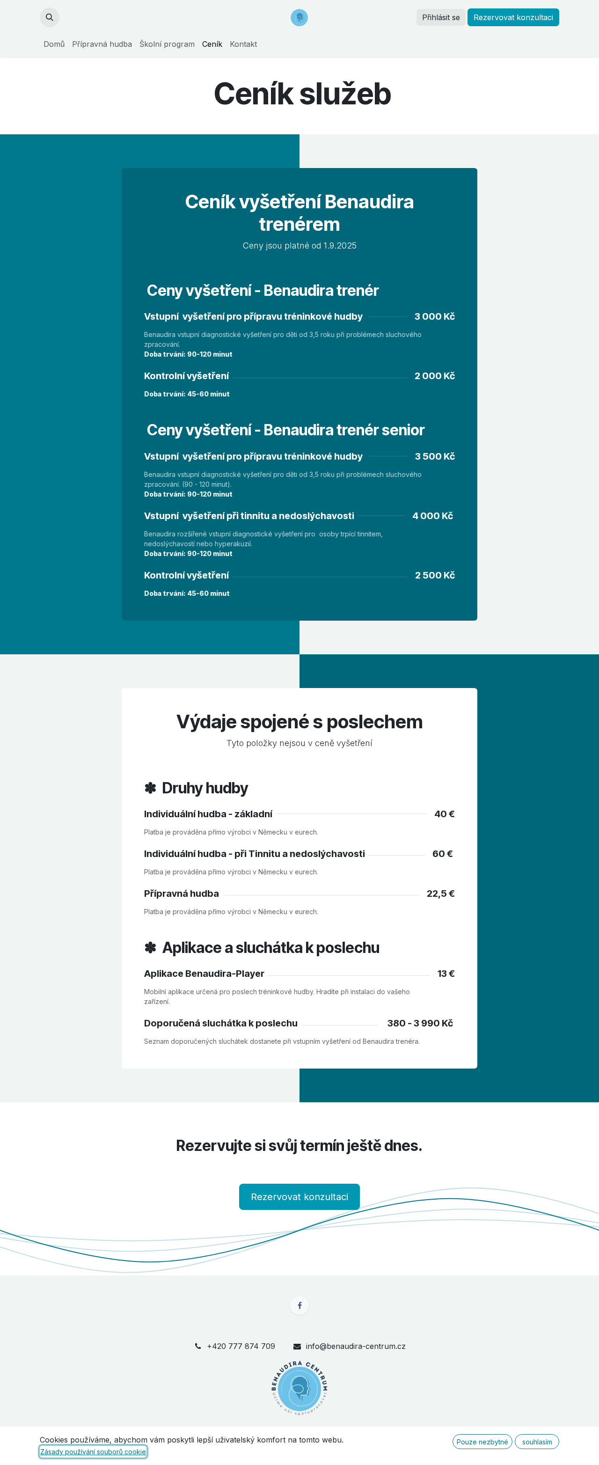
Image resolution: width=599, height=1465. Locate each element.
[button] (49, 17)
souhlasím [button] (537, 1442)
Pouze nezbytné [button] (482, 1442)
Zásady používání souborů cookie (93, 1452)
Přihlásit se (441, 17)
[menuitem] (54, 44)
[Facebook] (299, 1305)
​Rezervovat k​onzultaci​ (513, 17)
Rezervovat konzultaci (299, 1196)
